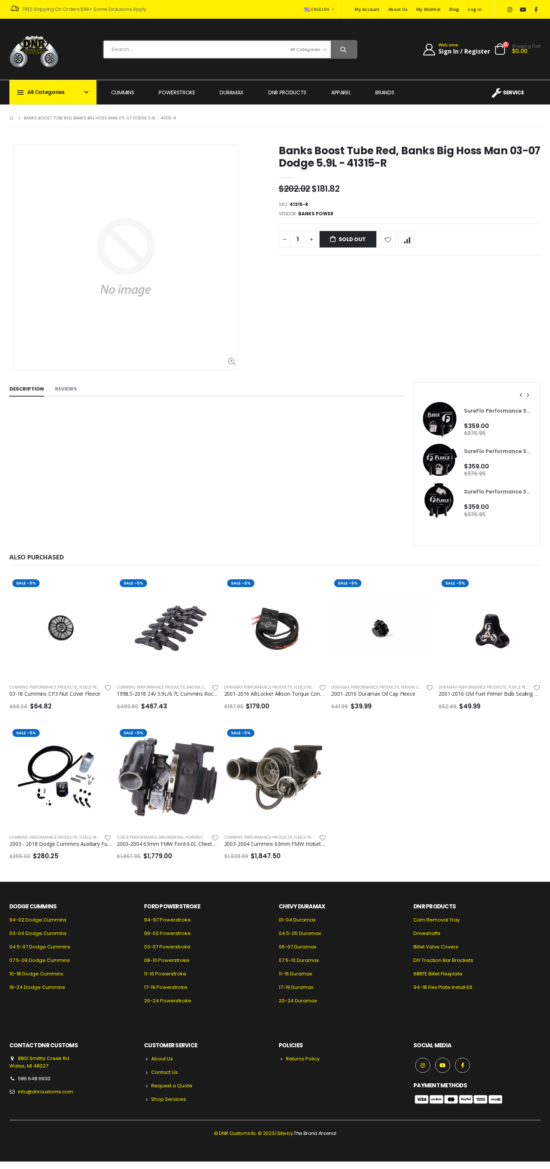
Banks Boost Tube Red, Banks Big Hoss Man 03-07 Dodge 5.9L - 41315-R (409, 156)
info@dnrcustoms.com (45, 1091)
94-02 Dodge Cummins (38, 919)
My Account (367, 9)
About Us (397, 9)
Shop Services (168, 1099)
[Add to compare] (406, 239)
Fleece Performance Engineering (150, 837)
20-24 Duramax (298, 1000)
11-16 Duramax (295, 973)
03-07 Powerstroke (167, 946)
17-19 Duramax (296, 987)
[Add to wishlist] (387, 239)
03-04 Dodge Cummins (38, 933)
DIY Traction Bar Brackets (443, 960)
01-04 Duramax (297, 919)
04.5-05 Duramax (300, 933)
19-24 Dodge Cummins (37, 987)
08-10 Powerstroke (166, 960)
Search (344, 49)
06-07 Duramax (297, 946)
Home (12, 117)
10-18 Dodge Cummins (36, 973)
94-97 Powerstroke (167, 919)
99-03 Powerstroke (167, 933)
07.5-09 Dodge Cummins (39, 960)
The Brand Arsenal (315, 1133)
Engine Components (207, 687)
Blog (454, 9)
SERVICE (513, 92)
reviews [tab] (66, 388)
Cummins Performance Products (43, 687)
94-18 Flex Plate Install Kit (442, 987)
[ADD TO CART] (206, 588)
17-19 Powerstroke (165, 987)
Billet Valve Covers (435, 946)
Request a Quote (171, 1085)
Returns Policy (303, 1058)
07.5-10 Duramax (299, 960)
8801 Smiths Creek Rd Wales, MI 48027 (39, 1062)
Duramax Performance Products (258, 687)
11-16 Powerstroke (165, 973)
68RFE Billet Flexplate (437, 973)
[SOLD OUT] (99, 588)
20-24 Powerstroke (167, 1000)
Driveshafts (426, 933)
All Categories (305, 49)
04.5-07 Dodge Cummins (39, 946)
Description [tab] (26, 388)
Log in (475, 9)
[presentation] (521, 395)
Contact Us (164, 1072)
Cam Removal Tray (436, 919)
